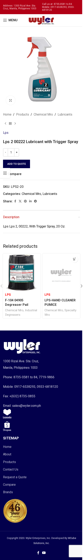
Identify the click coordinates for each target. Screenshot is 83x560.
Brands (8, 492)
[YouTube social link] (44, 553)
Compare (9, 485)
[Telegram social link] (35, 201)
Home (7, 114)
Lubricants (65, 114)
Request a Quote (15, 477)
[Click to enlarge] (10, 100)
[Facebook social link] (15, 201)
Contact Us (10, 469)
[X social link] (20, 201)
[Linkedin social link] (30, 201)
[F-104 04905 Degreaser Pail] (21, 272)
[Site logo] (41, 20)
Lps (5, 133)
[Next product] (15, 123)
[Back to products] (10, 123)
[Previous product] (5, 123)
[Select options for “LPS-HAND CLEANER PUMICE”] (74, 259)
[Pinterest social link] (25, 201)
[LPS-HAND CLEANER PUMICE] (61, 272)
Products (22, 114)
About (7, 454)
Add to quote (16, 163)
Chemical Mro (43, 114)
